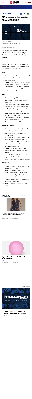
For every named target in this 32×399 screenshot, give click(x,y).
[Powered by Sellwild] (28, 286)
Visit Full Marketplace (25, 196)
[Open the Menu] (2, 2)
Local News (6, 13)
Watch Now (27, 2)
